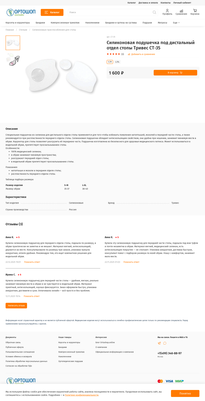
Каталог (132, 2)
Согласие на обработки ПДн (19, 366)
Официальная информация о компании (115, 352)
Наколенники (92, 22)
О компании (101, 347)
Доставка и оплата (148, 2)
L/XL (117, 62)
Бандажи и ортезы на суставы (121, 22)
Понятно (185, 393)
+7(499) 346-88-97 (170, 353)
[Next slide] (97, 76)
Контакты (166, 2)
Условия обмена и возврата (19, 356)
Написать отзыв (16, 305)
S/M (110, 62)
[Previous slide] (27, 76)
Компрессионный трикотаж (71, 352)
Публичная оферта (15, 347)
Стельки (23, 29)
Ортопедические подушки (70, 361)
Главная (10, 29)
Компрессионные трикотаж (65, 22)
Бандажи (40, 22)
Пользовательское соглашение (20, 352)
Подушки (147, 22)
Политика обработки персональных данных (26, 361)
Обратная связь (13, 342)
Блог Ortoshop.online (105, 342)
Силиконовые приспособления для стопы (54, 29)
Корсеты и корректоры (18, 22)
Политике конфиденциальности (81, 395)
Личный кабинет (182, 2)
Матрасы (162, 22)
